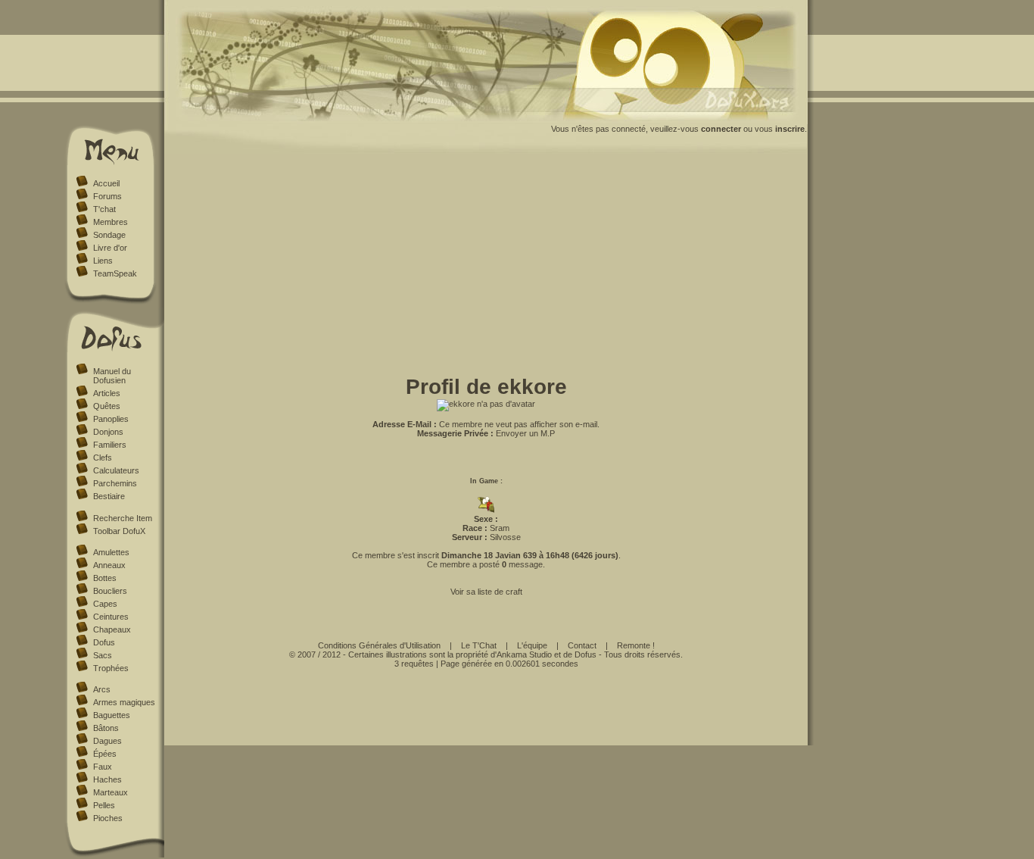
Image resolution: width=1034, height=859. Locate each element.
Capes (105, 603)
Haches (107, 779)
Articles (106, 393)
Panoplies (111, 418)
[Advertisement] (486, 267)
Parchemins (115, 483)
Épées (105, 753)
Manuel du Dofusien (112, 376)
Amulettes (111, 552)
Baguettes (111, 715)
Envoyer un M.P (525, 433)
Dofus (104, 642)
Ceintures (111, 616)
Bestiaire (109, 496)
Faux (102, 766)
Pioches (108, 818)
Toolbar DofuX (119, 531)
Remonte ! (636, 645)
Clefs (102, 457)
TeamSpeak (115, 273)
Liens (103, 260)
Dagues (107, 740)
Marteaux (110, 792)
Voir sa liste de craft (486, 591)
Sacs (102, 655)
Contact (582, 645)
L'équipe (532, 645)
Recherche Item (122, 518)
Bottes (105, 578)
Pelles (104, 805)
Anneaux (109, 565)
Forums (107, 196)
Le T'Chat (479, 645)
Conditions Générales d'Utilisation (379, 645)
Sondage (109, 234)
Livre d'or (110, 247)
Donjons (108, 431)
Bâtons (106, 727)
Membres (110, 221)
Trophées (111, 668)
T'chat (104, 209)
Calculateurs (116, 470)
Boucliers (110, 590)
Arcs (102, 689)
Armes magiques (124, 702)
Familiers (109, 444)
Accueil (106, 183)
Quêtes (106, 406)
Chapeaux (112, 629)
